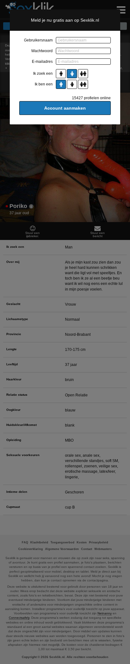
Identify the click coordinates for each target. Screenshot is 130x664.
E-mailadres (42, 61)
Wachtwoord (42, 51)
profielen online (91, 98)
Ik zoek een (43, 73)
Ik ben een (44, 84)
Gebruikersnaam (38, 40)
